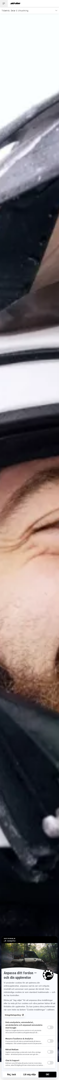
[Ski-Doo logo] (15, 3)
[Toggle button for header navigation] (4, 3)
